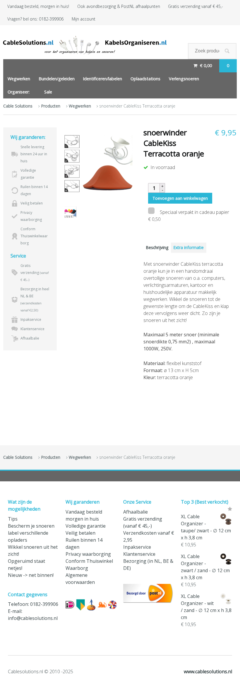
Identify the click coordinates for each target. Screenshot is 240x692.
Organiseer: (19, 92)
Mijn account (83, 19)
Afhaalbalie (135, 512)
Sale (48, 92)
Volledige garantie (86, 526)
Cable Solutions (17, 106)
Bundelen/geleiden (57, 78)
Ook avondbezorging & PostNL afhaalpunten (118, 6)
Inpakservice (137, 547)
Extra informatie (188, 247)
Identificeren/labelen (102, 78)
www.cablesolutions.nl (208, 671)
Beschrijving (157, 247)
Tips (13, 519)
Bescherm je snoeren (31, 526)
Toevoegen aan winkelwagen (180, 198)
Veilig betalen (80, 533)
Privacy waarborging (88, 554)
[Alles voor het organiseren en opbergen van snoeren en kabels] (84, 45)
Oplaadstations (145, 78)
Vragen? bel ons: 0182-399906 (35, 19)
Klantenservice (139, 554)
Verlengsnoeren (184, 78)
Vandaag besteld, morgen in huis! (38, 6)
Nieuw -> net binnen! (31, 575)
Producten (50, 106)
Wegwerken (19, 78)
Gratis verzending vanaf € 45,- (195, 6)
